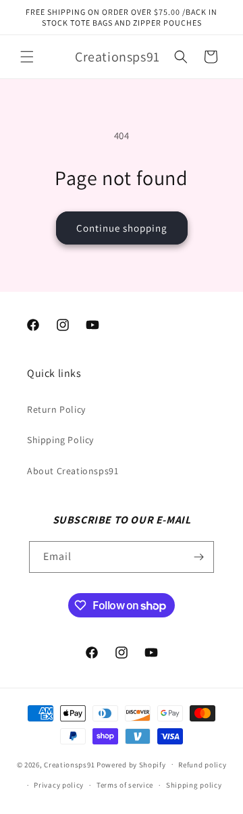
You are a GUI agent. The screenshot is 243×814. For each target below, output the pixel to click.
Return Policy (56, 409)
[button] (27, 57)
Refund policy (202, 764)
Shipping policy (194, 785)
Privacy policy (59, 785)
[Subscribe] (198, 557)
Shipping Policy (60, 440)
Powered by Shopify (131, 764)
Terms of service (125, 785)
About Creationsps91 (72, 471)
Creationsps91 (69, 764)
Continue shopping (121, 228)
